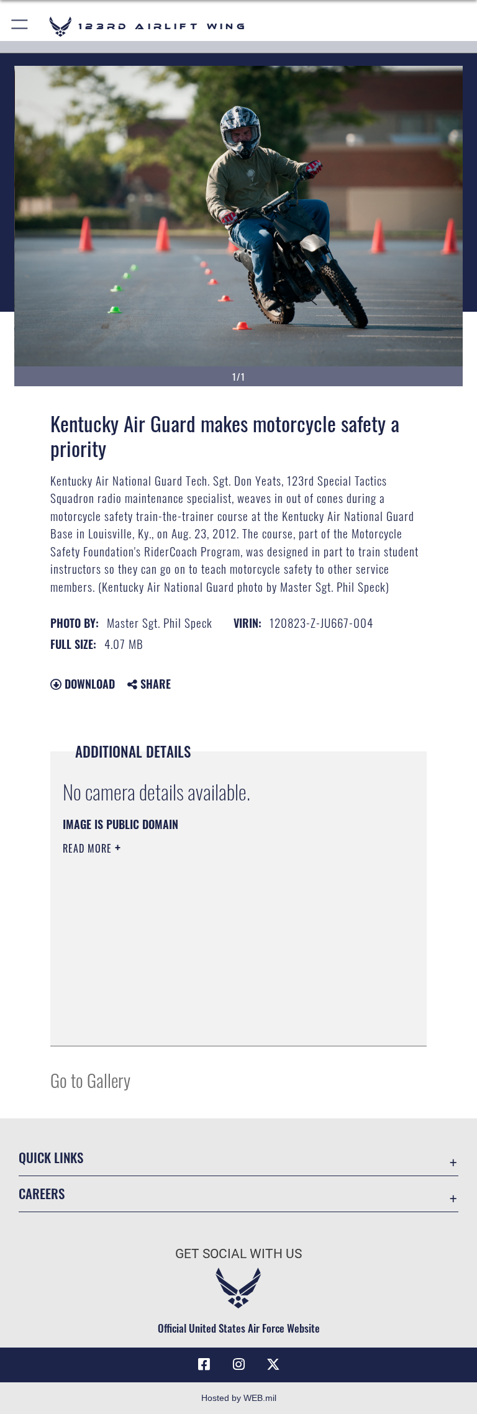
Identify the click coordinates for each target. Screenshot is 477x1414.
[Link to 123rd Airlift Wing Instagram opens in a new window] (238, 1364)
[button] (20, 26)
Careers (42, 1193)
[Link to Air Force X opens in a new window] (273, 1364)
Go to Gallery (90, 1079)
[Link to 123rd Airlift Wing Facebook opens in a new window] (203, 1364)
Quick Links (51, 1157)
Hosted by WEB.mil (238, 1398)
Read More (89, 848)
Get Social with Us (238, 1253)
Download (88, 684)
